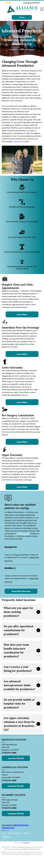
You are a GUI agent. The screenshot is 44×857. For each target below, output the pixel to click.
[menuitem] (5, 833)
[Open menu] (42, 9)
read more (34, 557)
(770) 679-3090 (9, 753)
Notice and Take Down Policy (13, 849)
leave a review (23, 533)
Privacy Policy (5, 847)
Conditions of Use (36, 847)
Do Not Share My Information (21, 847)
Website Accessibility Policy (31, 849)
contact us (18, 141)
